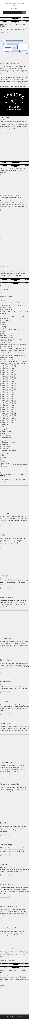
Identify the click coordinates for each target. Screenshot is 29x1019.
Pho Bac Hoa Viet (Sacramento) (17, 196)
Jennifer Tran (4, 196)
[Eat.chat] (14, 8)
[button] (14, 469)
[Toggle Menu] (24, 12)
